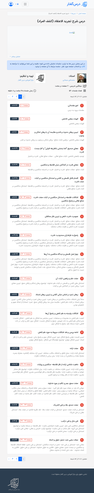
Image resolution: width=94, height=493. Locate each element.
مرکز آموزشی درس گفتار (25, 80)
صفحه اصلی (82, 13)
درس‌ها (73, 13)
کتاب (83, 66)
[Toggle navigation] (25, 4)
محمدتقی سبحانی (69, 80)
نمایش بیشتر (15, 56)
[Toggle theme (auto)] (17, 4)
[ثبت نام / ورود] (11, 4)
